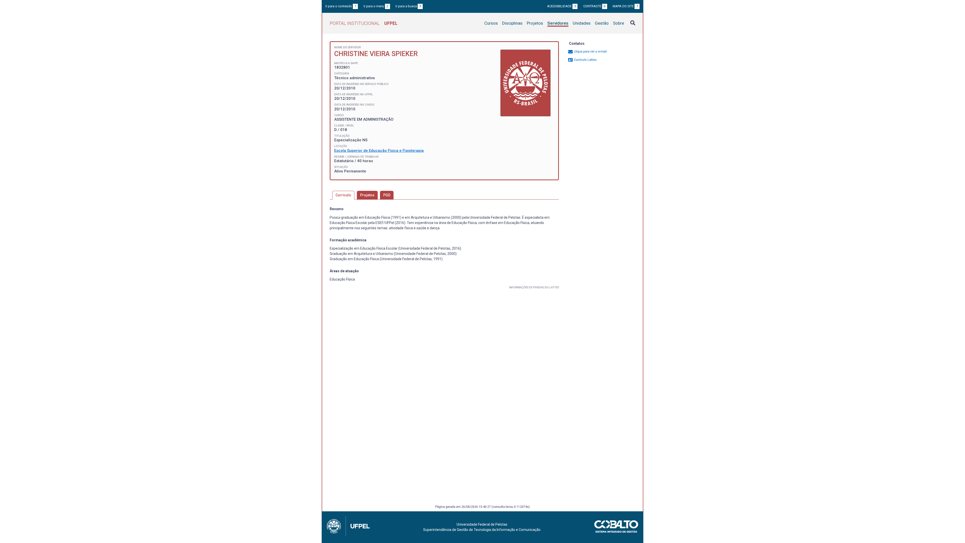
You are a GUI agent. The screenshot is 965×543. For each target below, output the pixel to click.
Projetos (535, 23)
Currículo (343, 195)
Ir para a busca (408, 6)
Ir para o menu (376, 6)
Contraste (594, 6)
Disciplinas (512, 23)
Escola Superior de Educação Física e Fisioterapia (379, 150)
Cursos (491, 23)
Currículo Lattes (585, 60)
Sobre (618, 23)
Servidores (557, 23)
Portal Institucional (364, 23)
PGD (386, 195)
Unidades (582, 23)
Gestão (602, 23)
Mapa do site (625, 6)
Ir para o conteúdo (340, 6)
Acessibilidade (561, 6)
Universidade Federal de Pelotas (482, 524)
